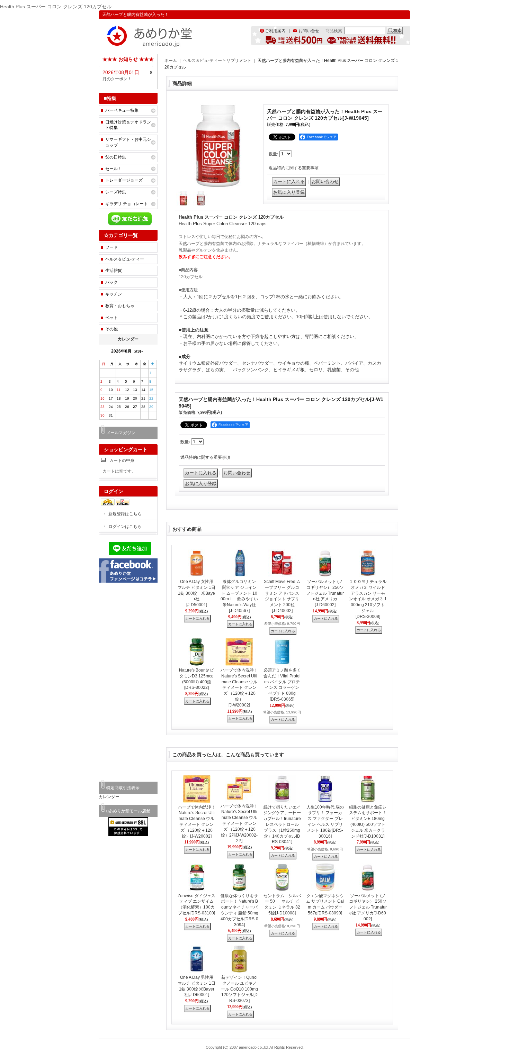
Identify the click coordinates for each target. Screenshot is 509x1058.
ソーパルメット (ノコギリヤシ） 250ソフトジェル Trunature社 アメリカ (325, 593)
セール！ (113, 168)
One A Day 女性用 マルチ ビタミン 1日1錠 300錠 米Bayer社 (196, 593)
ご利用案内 (275, 30)
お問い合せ (308, 30)
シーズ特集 (115, 192)
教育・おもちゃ (119, 305)
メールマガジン (120, 432)
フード (111, 247)
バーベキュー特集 (122, 110)
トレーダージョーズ (124, 180)
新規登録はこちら (125, 513)
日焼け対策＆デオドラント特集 (128, 125)
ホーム (170, 60)
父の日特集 (115, 157)
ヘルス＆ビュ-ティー (124, 259)
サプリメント (239, 60)
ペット (111, 317)
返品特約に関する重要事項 (294, 167)
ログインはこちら (125, 526)
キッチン (113, 294)
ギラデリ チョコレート (126, 203)
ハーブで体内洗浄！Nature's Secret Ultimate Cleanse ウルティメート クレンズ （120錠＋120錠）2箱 (239, 823)
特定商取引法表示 (123, 787)
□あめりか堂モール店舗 (128, 811)
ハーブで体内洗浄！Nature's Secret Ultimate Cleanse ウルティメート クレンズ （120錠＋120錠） (239, 688)
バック (111, 282)
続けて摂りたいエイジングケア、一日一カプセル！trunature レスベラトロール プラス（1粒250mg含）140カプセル (283, 825)
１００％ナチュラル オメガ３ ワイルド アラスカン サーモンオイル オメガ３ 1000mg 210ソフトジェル (368, 599)
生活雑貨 (113, 270)
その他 (111, 329)
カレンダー (109, 796)
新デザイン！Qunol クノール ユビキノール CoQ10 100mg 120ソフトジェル (239, 989)
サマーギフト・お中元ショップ (128, 142)
